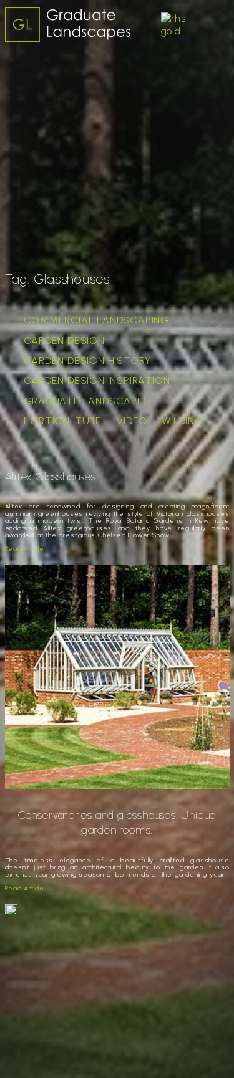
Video (132, 421)
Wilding (182, 421)
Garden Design (64, 340)
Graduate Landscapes (87, 401)
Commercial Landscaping (97, 320)
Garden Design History (88, 360)
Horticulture (63, 421)
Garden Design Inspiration (97, 380)
